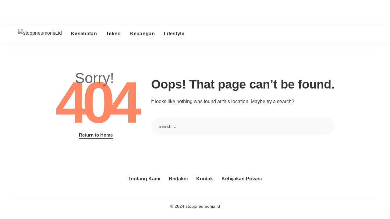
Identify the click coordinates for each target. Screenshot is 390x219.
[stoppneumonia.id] (40, 34)
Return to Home (96, 135)
